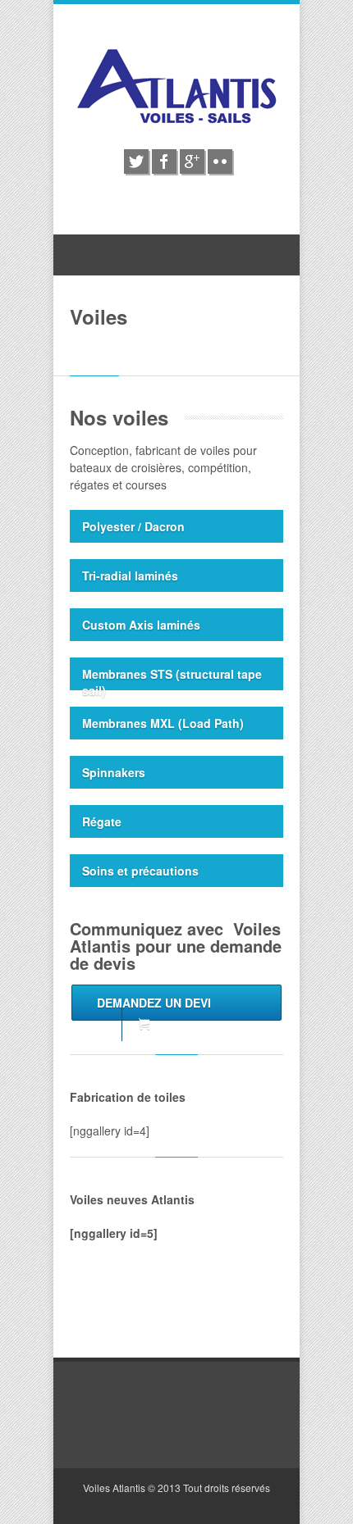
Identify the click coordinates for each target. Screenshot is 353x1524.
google (192, 161)
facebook (164, 161)
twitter (136, 161)
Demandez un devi (154, 1002)
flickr (220, 161)
